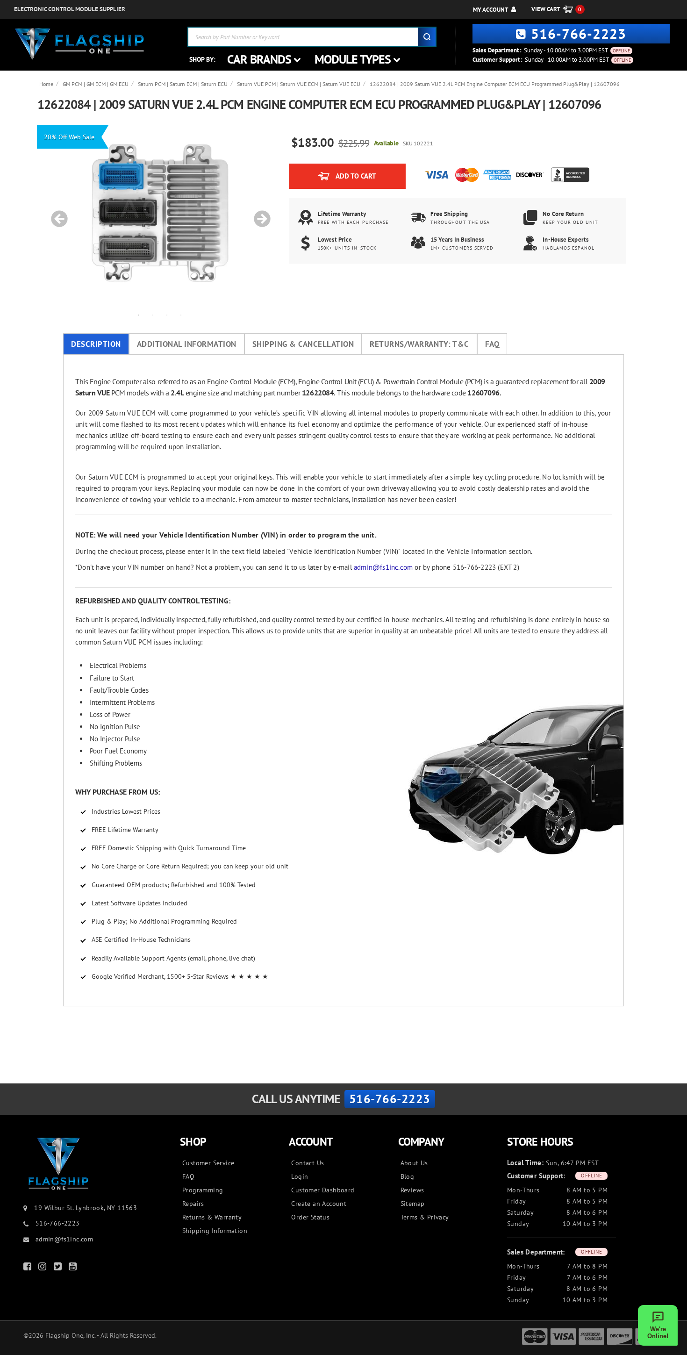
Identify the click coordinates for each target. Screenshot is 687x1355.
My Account (490, 10)
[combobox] (312, 37)
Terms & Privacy (425, 1217)
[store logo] (79, 44)
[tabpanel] (159, 214)
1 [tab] (138, 314)
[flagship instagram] (43, 1268)
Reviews (412, 1190)
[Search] (427, 37)
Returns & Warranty (212, 1217)
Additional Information (186, 344)
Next (259, 214)
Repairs (193, 1203)
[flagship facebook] (28, 1268)
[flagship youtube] (74, 1268)
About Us (414, 1163)
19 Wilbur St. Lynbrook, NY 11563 (85, 1208)
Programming (202, 1190)
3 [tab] (167, 314)
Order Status (310, 1217)
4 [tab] (181, 314)
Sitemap (413, 1203)
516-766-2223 (578, 33)
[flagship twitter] (59, 1268)
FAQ (492, 344)
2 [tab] (152, 314)
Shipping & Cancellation (303, 344)
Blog (408, 1176)
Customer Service (208, 1163)
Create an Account (318, 1203)
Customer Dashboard (322, 1190)
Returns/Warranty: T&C (419, 344)
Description (96, 344)
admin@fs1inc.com (383, 567)
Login (299, 1176)
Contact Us (307, 1163)
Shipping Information (214, 1230)
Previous (56, 214)
